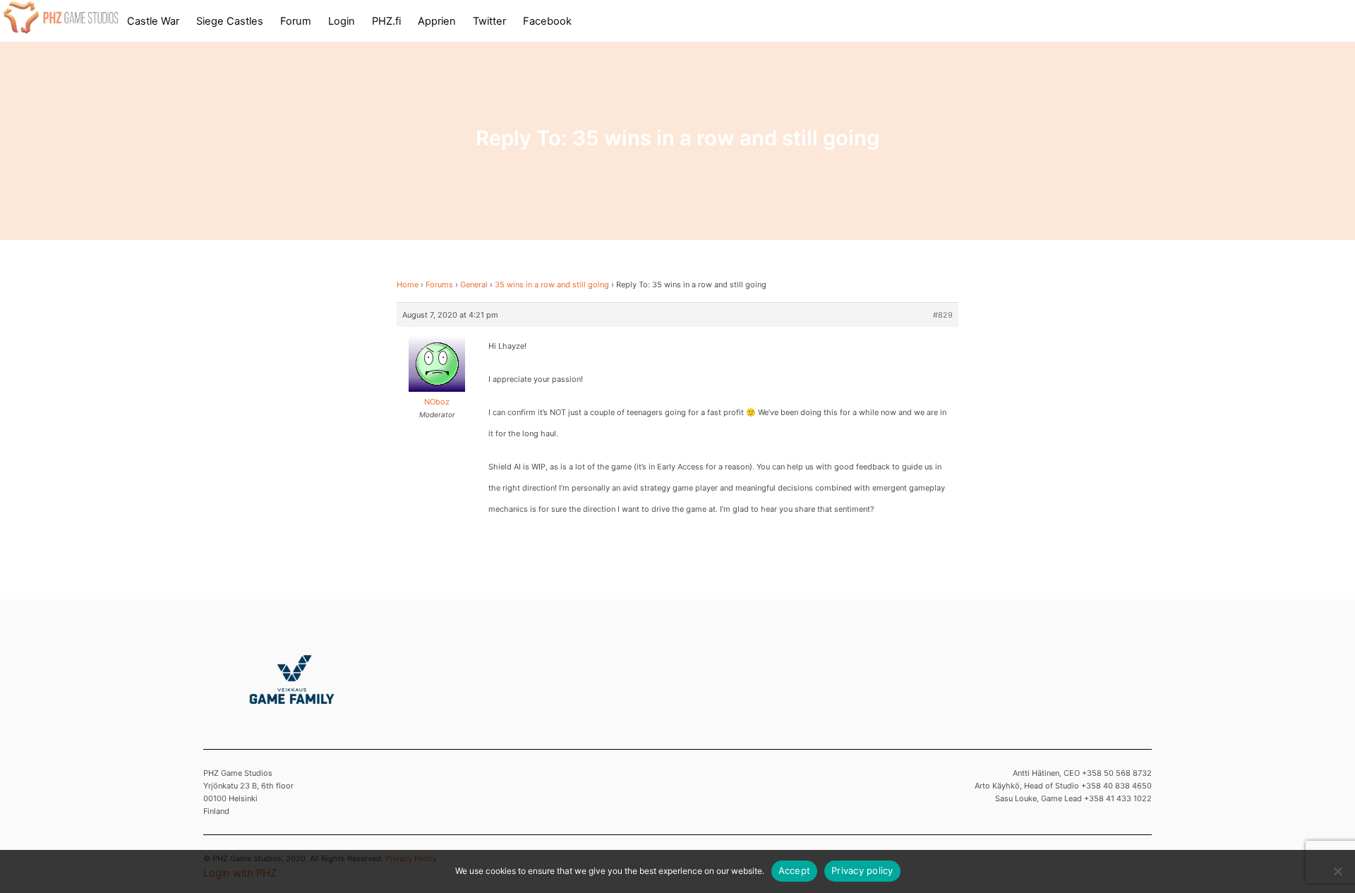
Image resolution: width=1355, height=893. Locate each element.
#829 (943, 315)
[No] (1337, 871)
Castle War (153, 21)
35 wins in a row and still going (552, 284)
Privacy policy (862, 870)
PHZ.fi (386, 21)
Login (341, 21)
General (474, 284)
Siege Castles (229, 21)
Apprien (437, 21)
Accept (794, 870)
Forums (439, 284)
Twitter (489, 21)
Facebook (547, 21)
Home (407, 284)
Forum (295, 21)
